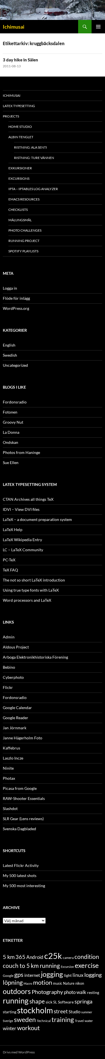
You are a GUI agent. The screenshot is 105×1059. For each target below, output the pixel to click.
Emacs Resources (23, 199)
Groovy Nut (13, 422)
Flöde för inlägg (16, 298)
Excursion (67, 966)
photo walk (75, 992)
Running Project (23, 241)
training (63, 1019)
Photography (47, 991)
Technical (44, 1021)
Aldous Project (16, 647)
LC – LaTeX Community (23, 549)
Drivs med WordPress (19, 1052)
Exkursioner (20, 168)
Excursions (18, 178)
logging (93, 974)
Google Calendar (17, 707)
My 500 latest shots (19, 875)
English (9, 345)
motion (42, 982)
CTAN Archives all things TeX (28, 499)
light (68, 975)
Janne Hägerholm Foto (22, 737)
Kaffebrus (11, 748)
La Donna (11, 432)
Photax (9, 778)
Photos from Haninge (21, 452)
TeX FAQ (10, 569)
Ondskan (10, 442)
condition (86, 956)
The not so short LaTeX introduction (34, 580)
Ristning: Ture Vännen (34, 158)
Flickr (8, 687)
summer (86, 1012)
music (57, 983)
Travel (79, 1021)
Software (66, 1002)
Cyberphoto (13, 677)
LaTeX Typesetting (19, 106)
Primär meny (98, 26)
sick (49, 1002)
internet (32, 975)
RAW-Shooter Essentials (24, 798)
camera (68, 957)
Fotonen (10, 412)
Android (34, 957)
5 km (9, 956)
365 (20, 957)
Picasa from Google (20, 788)
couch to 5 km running (31, 965)
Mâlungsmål (20, 220)
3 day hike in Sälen (20, 59)
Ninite (8, 768)
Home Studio (20, 126)
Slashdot (10, 808)
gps (19, 974)
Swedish (10, 355)
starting (9, 1011)
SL (55, 1002)
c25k (53, 956)
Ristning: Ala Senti (30, 147)
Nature (68, 983)
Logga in (10, 288)
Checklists (18, 209)
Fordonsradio (15, 402)
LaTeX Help (12, 529)
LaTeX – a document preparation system (37, 519)
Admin (9, 637)
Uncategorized (15, 365)
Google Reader (15, 717)
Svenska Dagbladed (19, 828)
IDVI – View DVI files (21, 509)
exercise (87, 965)
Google (8, 975)
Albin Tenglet (20, 137)
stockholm (35, 1010)
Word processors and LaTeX (27, 600)
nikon (79, 983)
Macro (28, 983)
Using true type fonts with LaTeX (31, 590)
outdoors (17, 991)
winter (9, 1028)
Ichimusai (13, 27)
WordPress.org (16, 308)
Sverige (8, 1021)
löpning (13, 982)
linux (78, 975)
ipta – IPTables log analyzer (33, 189)
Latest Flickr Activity (21, 865)
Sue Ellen (10, 462)
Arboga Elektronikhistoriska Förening (35, 657)
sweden (25, 1019)
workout (28, 1028)
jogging (52, 974)
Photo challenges (24, 230)
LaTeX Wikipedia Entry (22, 539)
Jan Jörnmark (14, 727)
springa (83, 1001)
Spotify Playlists (23, 251)
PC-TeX (9, 559)
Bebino (9, 667)
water (89, 1021)
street (61, 1011)
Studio (74, 1011)
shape (37, 1001)
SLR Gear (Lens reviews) (23, 818)
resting (93, 992)
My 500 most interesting (24, 885)
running (16, 1000)
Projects (11, 116)
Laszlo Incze (13, 758)
